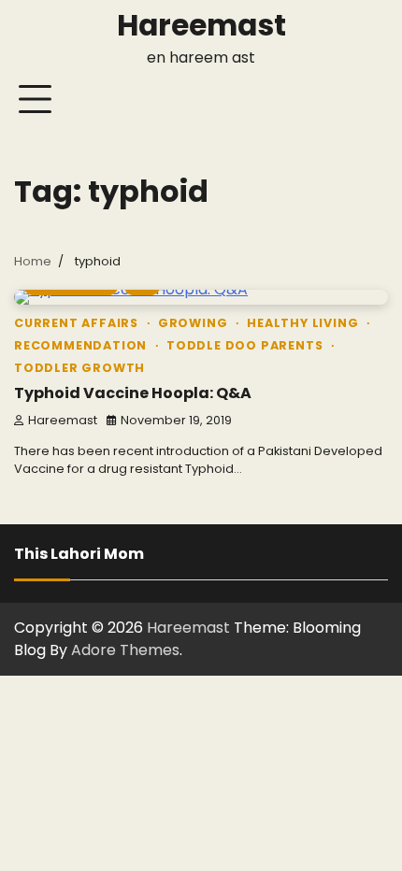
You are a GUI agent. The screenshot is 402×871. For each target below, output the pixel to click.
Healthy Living (302, 323)
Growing (193, 323)
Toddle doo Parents (244, 345)
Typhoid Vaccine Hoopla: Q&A (132, 393)
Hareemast (201, 25)
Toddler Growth (79, 368)
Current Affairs (76, 323)
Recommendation (80, 345)
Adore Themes (125, 650)
